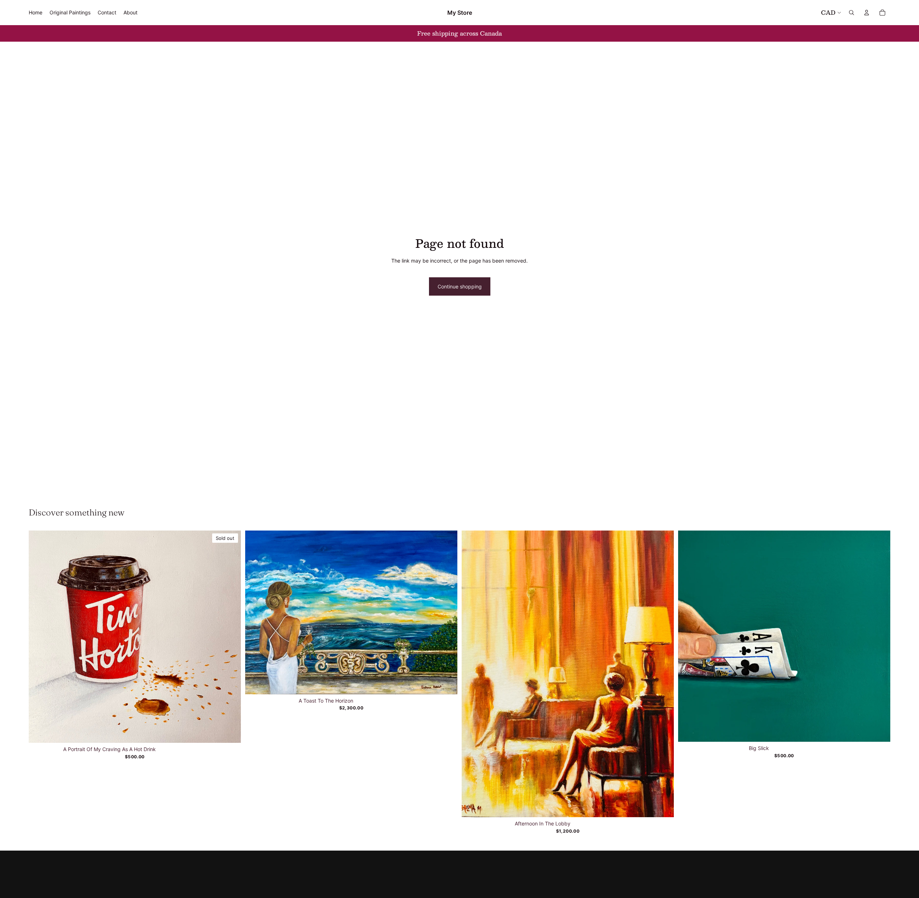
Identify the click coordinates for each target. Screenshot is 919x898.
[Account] (866, 12)
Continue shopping (460, 286)
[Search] (851, 12)
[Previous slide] (256, 612)
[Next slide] (446, 612)
